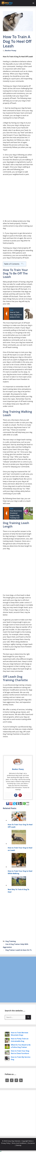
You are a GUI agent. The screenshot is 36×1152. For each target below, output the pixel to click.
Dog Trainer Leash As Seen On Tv (18, 950)
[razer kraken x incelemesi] (18, 1151)
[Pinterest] (20, 795)
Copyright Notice (27, 1141)
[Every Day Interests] (7, 3)
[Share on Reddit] (21, 803)
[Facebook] (15, 795)
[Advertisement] (18, 198)
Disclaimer (31, 1143)
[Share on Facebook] (7, 803)
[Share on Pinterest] (11, 803)
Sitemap (18, 1145)
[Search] (28, 1017)
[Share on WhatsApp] (24, 803)
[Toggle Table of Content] (22, 263)
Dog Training (10, 941)
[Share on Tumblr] (17, 803)
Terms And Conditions (19, 1143)
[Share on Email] (27, 803)
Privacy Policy (5, 1143)
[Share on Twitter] (14, 803)
